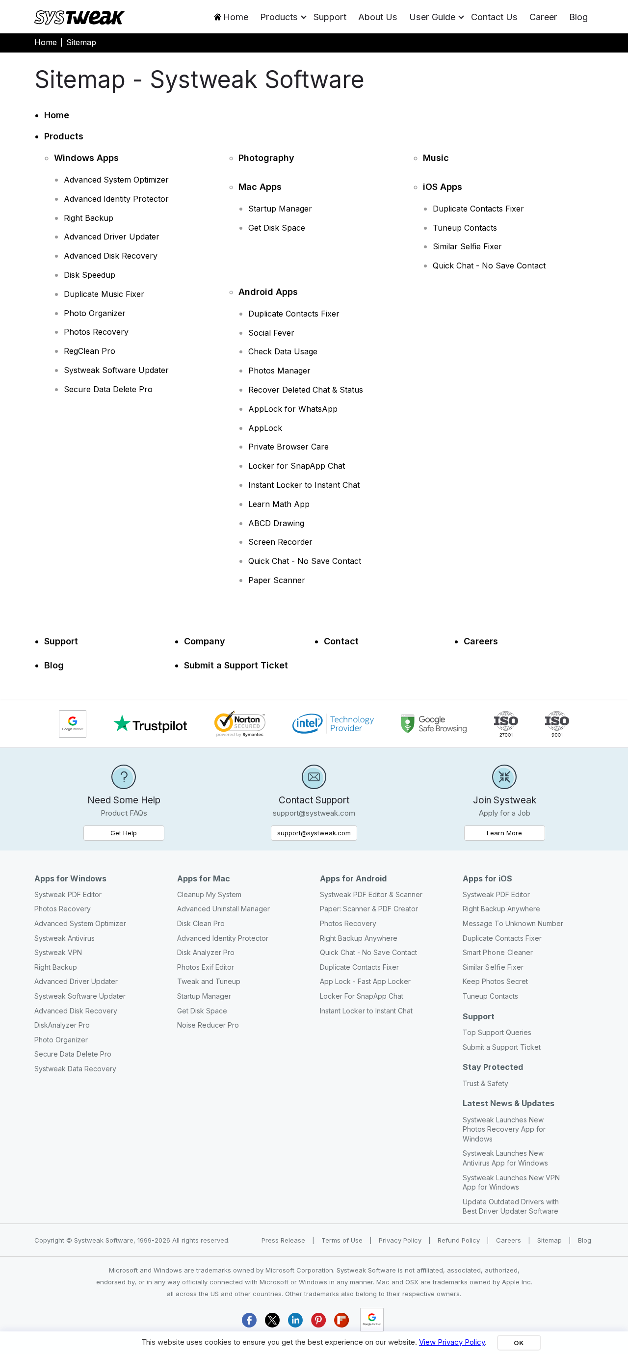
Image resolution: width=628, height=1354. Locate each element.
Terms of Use (343, 1240)
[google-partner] (372, 1319)
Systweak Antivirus (64, 938)
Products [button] (279, 16)
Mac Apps (260, 187)
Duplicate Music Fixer (104, 294)
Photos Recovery (96, 332)
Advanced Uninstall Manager (223, 908)
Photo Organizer (95, 313)
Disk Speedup (89, 275)
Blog (578, 16)
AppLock (265, 428)
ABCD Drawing (276, 523)
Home (235, 16)
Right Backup (88, 218)
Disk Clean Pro (201, 923)
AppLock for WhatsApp (293, 409)
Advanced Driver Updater (111, 236)
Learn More (516, 832)
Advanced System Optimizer (116, 180)
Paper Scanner (276, 580)
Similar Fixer (493, 967)
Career (543, 16)
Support (330, 16)
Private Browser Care (288, 446)
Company (204, 641)
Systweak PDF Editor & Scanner (371, 894)
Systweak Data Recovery (75, 1068)
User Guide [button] (432, 16)
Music (436, 158)
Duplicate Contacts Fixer (478, 208)
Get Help (123, 833)
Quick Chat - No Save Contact (489, 265)
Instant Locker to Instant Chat (304, 485)
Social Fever (271, 333)
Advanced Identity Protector (116, 199)
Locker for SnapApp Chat (296, 466)
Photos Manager (279, 370)
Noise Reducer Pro (208, 1025)
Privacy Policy (401, 1240)
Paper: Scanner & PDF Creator (369, 908)
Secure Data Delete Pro (108, 389)
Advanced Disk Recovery (110, 256)
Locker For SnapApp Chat (361, 996)
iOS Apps (442, 187)
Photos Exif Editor (205, 967)
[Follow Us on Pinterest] (318, 1319)
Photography (266, 158)
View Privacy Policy (452, 1342)
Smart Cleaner (498, 952)
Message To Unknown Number (513, 923)
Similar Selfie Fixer (467, 246)
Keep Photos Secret (495, 981)
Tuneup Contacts (465, 228)
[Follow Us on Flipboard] (341, 1319)
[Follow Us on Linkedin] (295, 1319)
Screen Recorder (280, 542)
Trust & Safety (485, 1083)
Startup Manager (280, 208)
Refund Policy (460, 1240)
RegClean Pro (89, 351)
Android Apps (268, 292)
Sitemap (550, 1240)
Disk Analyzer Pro (206, 952)
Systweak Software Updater (116, 370)
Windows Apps (86, 158)
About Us (377, 16)
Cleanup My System (209, 894)
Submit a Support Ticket (236, 665)
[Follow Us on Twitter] (272, 1319)
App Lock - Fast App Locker (365, 981)
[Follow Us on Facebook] (249, 1319)
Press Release (284, 1240)
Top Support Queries (497, 1032)
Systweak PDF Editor (68, 894)
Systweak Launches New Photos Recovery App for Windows (504, 1129)
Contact (341, 641)
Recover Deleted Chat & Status (305, 390)
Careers (481, 641)
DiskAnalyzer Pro (62, 1025)
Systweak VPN (58, 952)
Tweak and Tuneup (208, 981)
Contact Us (494, 16)
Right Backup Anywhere (358, 938)
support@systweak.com (314, 833)
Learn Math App (279, 504)
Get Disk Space (276, 228)
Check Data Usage (282, 351)
